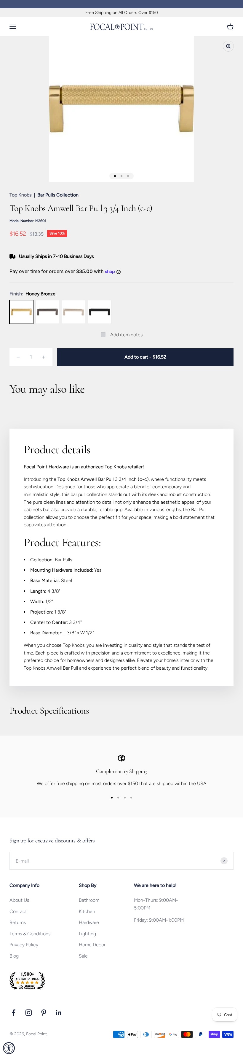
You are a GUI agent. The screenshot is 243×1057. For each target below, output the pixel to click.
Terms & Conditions (29, 933)
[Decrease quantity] (18, 357)
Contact (18, 911)
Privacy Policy (23, 944)
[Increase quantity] (43, 357)
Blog (14, 956)
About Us (19, 900)
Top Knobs (20, 195)
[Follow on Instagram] (29, 1013)
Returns (17, 922)
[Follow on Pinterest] (44, 1013)
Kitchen (87, 911)
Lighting (87, 933)
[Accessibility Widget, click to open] (9, 1048)
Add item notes (126, 334)
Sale (83, 956)
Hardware (89, 922)
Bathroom (89, 900)
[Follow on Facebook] (13, 1013)
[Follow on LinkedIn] (59, 1013)
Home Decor (92, 944)
